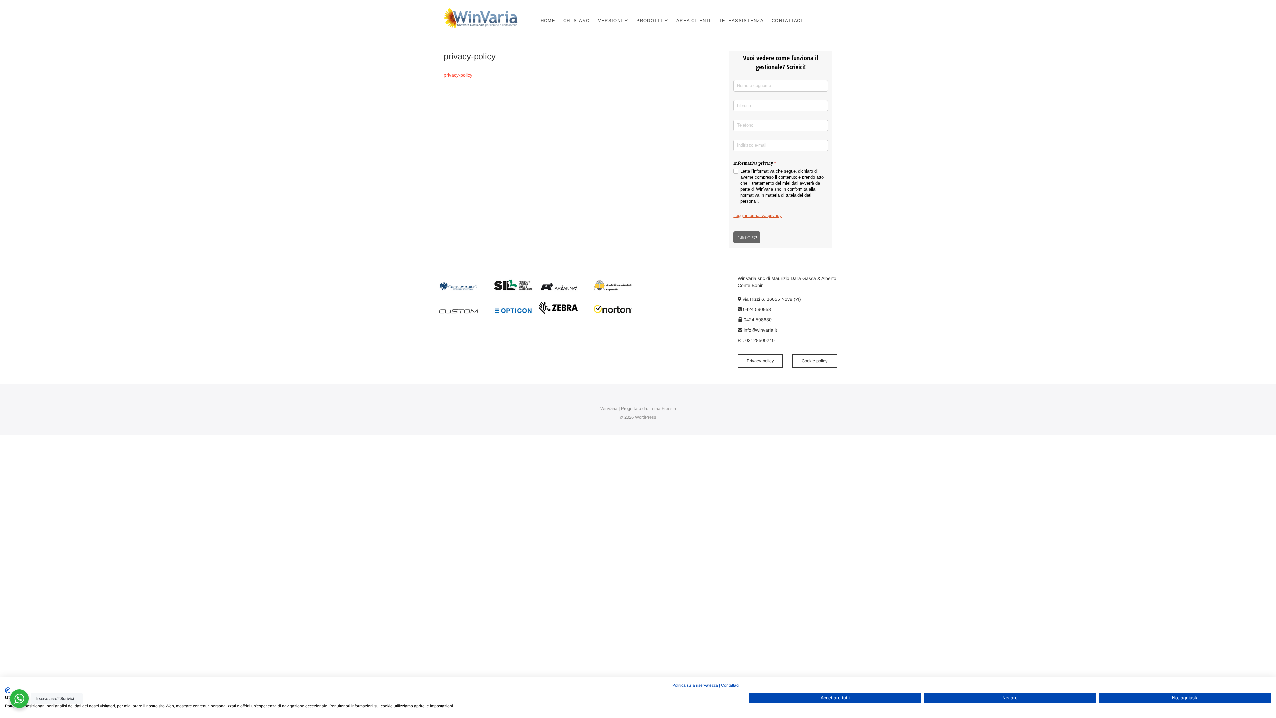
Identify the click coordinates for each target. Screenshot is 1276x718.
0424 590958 (756, 309)
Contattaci (787, 20)
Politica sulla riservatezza (695, 685)
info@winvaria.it (759, 330)
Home (548, 20)
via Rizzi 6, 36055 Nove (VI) (771, 299)
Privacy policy (760, 360)
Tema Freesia (663, 408)
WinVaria (608, 408)
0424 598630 (757, 319)
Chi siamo (576, 20)
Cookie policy (815, 360)
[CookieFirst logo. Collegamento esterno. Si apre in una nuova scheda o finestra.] (7, 690)
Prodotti (649, 20)
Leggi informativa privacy (757, 215)
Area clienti (693, 20)
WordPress (645, 417)
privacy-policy (458, 75)
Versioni (610, 20)
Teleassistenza (741, 20)
